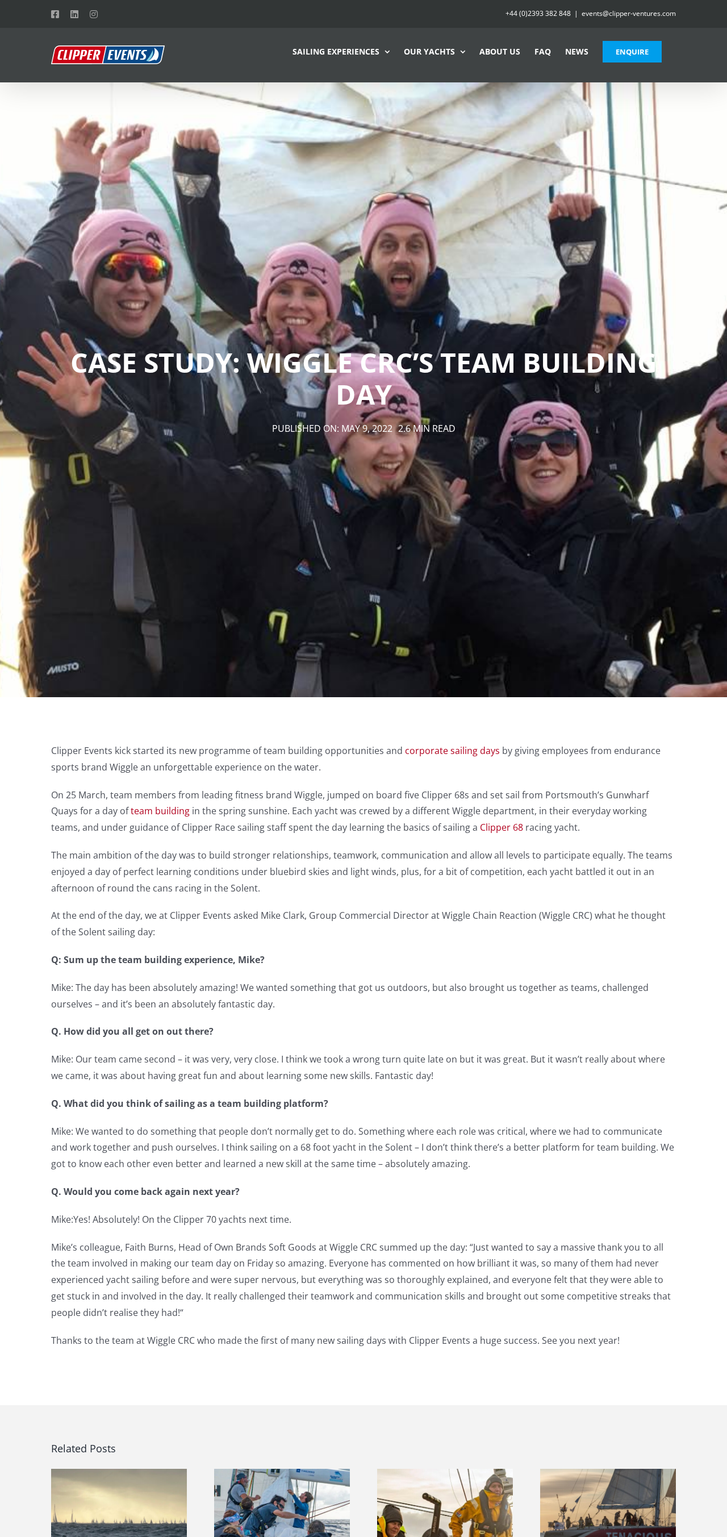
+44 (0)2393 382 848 (538, 13)
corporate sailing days (452, 750)
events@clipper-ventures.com (629, 13)
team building (160, 811)
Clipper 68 (501, 827)
